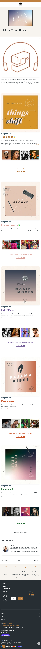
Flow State (6, 488)
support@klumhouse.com (8, 623)
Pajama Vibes (7, 400)
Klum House (10, 642)
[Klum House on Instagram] (5, 632)
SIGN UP (20, 598)
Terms (2, 643)
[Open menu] (2, 4)
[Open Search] (4, 4)
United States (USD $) (7, 640)
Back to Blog (20, 560)
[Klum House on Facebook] (1, 632)
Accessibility (9, 643)
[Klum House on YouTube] (7, 632)
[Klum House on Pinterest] (3, 632)
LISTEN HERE (20, 171)
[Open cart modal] (39, 4)
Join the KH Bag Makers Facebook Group (11, 625)
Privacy (5, 643)
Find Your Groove (9, 224)
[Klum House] (20, 4)
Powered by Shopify (17, 642)
